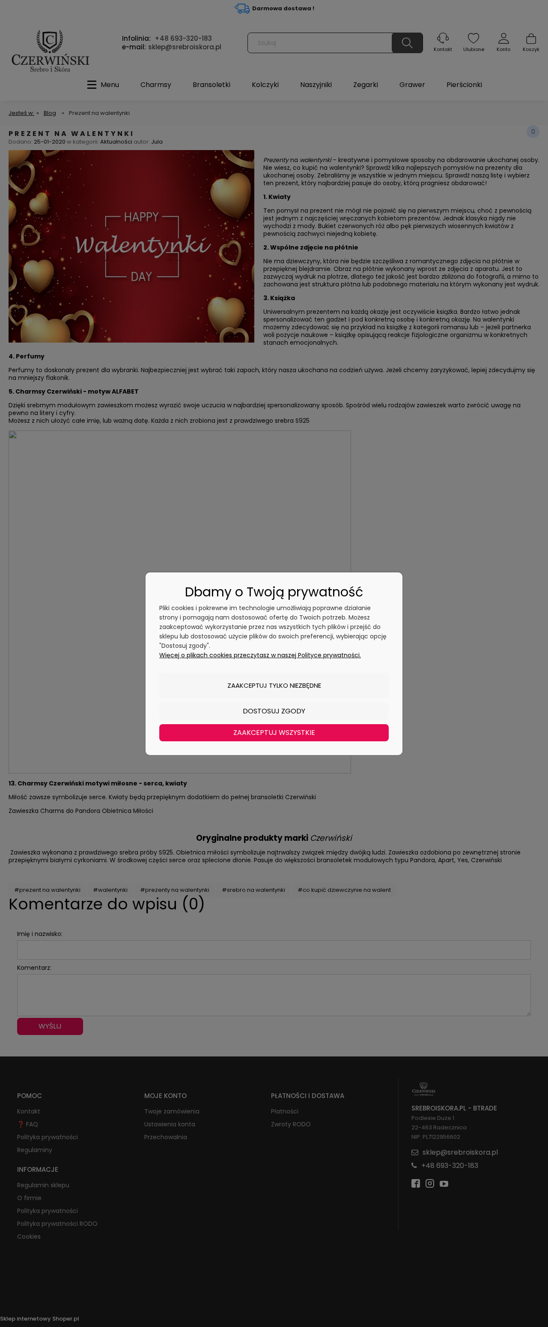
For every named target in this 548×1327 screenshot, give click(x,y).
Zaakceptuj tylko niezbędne (274, 685)
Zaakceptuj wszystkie (274, 732)
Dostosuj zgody (274, 711)
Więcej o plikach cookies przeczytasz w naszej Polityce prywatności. (260, 655)
